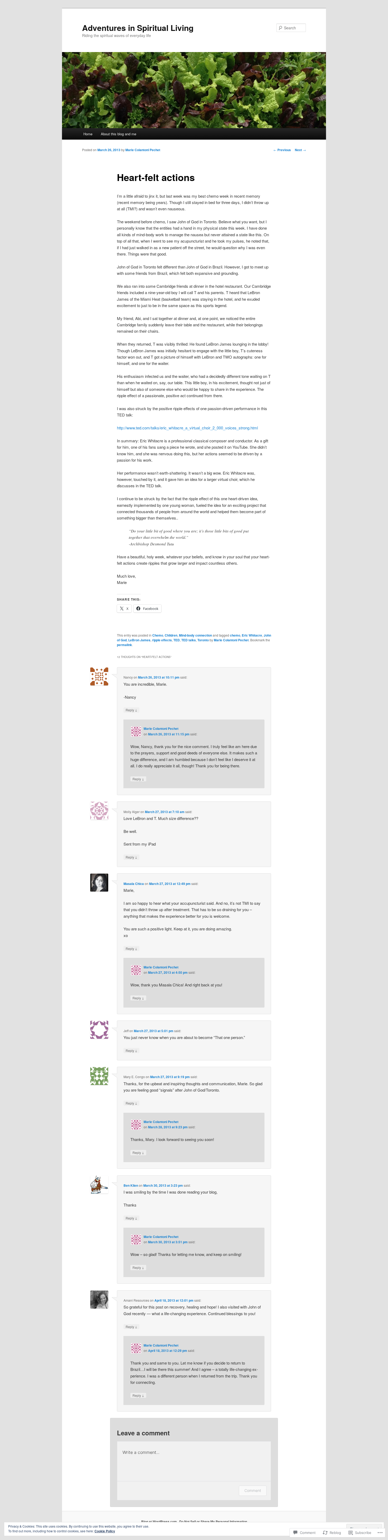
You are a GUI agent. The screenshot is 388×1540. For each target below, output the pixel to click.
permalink (124, 644)
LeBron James (139, 640)
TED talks (188, 640)
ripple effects (162, 640)
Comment (252, 1490)
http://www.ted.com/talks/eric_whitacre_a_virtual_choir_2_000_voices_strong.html (187, 427)
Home (87, 133)
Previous (282, 149)
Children (171, 635)
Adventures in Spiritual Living (137, 27)
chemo (235, 635)
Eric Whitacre (252, 635)
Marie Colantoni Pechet (142, 149)
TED (176, 640)
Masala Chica (134, 883)
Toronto (203, 640)
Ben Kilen (131, 1185)
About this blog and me (118, 133)
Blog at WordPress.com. (159, 1521)
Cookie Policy (104, 1531)
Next (300, 149)
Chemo (157, 635)
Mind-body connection (195, 635)
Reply (131, 709)
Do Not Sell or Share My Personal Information (213, 1521)
